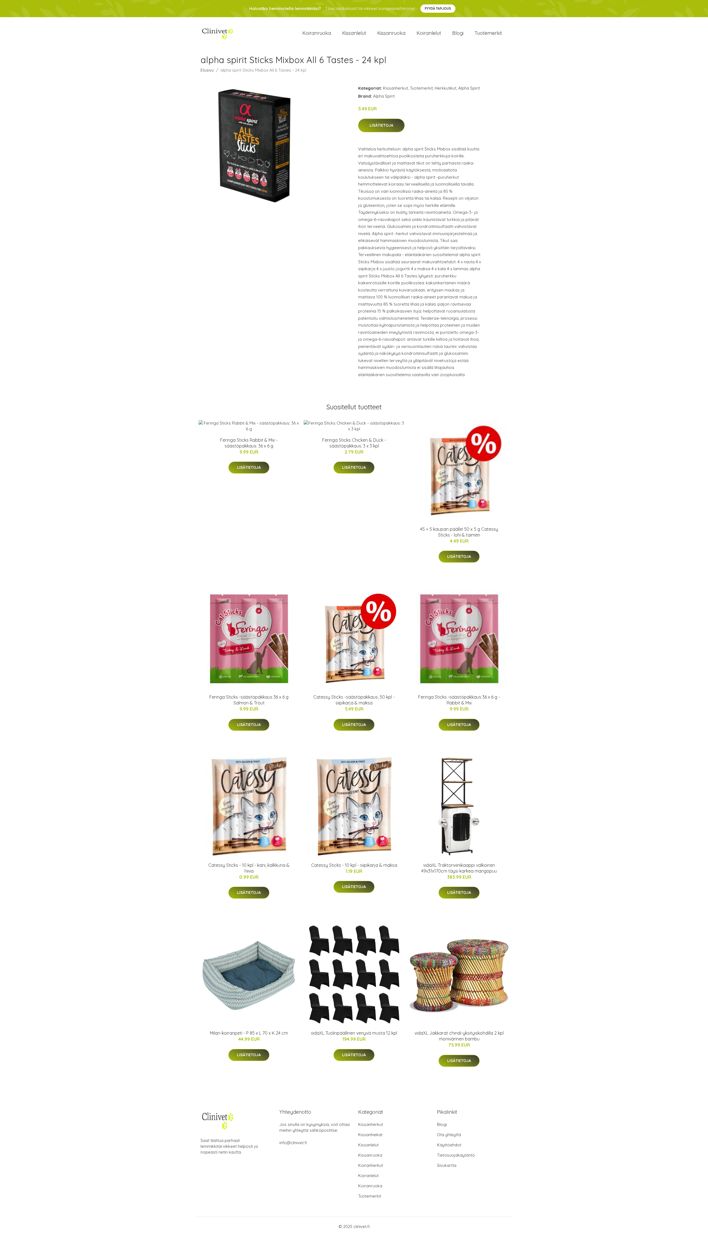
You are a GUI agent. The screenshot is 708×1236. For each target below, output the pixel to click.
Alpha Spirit (469, 88)
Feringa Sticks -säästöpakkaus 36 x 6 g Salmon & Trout (248, 700)
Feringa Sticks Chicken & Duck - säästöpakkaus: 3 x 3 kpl (354, 443)
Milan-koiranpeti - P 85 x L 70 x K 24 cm (249, 1033)
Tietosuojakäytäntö (456, 1155)
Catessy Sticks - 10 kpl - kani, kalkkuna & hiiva (249, 868)
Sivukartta (446, 1165)
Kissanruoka (391, 33)
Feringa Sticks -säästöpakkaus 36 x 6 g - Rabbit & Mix (459, 700)
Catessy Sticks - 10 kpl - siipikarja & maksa (354, 865)
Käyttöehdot (449, 1144)
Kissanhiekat (370, 1134)
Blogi (458, 33)
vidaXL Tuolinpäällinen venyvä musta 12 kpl (354, 1033)
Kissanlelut (354, 33)
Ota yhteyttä (449, 1134)
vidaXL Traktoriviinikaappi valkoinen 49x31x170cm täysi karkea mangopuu (459, 868)
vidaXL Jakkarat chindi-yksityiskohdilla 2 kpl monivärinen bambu (459, 1036)
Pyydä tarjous (438, 8)
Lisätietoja (381, 125)
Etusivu (207, 70)
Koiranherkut (370, 1165)
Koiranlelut (429, 33)
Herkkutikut (445, 88)
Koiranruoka (316, 33)
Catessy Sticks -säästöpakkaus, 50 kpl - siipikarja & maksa (354, 700)
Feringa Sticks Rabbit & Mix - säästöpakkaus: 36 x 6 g (249, 443)
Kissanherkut (395, 88)
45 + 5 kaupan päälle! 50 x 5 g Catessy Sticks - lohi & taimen (459, 532)
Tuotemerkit (488, 33)
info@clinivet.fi (293, 1142)
